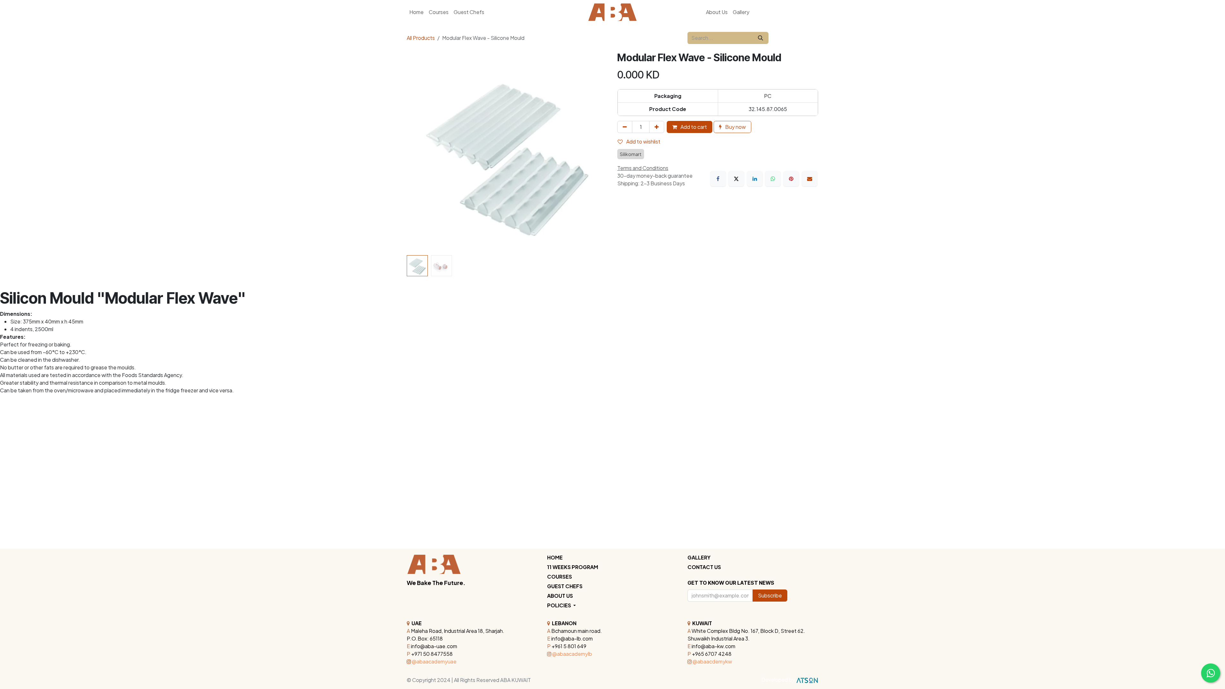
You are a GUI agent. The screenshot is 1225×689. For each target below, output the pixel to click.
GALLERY (698, 557)
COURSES (559, 576)
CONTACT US (704, 567)
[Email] (809, 178)
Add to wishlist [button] (642, 141)
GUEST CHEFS (565, 586)
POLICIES (559, 605)
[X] (736, 178)
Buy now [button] (735, 126)
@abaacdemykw (712, 661)
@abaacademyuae (434, 661)
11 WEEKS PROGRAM (572, 567)
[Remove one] (624, 127)
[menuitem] (716, 12)
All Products (421, 37)
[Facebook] (718, 178)
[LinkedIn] (754, 178)
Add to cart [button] (693, 126)
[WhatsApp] (773, 178)
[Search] (760, 38)
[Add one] (656, 127)
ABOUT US (560, 595)
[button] (417, 152)
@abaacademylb (572, 653)
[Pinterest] (791, 178)
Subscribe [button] (770, 595)
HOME (555, 557)
